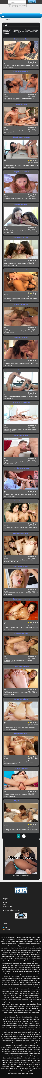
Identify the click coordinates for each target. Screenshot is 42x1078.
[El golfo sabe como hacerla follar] (21, 813)
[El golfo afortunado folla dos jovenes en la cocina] (21, 745)
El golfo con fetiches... (21, 39)
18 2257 (5, 902)
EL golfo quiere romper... (21, 599)
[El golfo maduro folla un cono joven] (21, 645)
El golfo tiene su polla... (21, 566)
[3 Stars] (32, 62)
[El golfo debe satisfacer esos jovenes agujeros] (21, 678)
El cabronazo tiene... (21, 104)
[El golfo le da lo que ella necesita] (21, 316)
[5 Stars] (35, 62)
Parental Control (7, 906)
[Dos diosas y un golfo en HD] (21, 249)
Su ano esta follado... (21, 699)
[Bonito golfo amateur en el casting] (21, 447)
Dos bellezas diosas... (21, 501)
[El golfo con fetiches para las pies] (21, 51)
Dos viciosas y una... (21, 370)
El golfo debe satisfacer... (21, 666)
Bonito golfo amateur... (21, 435)
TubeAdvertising (25, 875)
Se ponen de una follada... (21, 270)
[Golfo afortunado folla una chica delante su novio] (21, 83)
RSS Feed (7, 929)
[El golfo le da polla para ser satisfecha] (21, 349)
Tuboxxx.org (11, 937)
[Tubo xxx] (21, 8)
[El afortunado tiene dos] (21, 216)
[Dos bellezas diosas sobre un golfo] (21, 512)
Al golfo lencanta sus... (21, 468)
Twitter (6, 927)
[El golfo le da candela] (21, 183)
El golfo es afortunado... (21, 533)
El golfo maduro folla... (21, 633)
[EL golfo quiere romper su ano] (21, 611)
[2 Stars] (30, 62)
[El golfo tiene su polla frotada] (21, 578)
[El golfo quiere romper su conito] (21, 149)
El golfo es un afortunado (21, 402)
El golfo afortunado (21, 768)
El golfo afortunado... (21, 733)
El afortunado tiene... (21, 204)
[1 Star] (28, 62)
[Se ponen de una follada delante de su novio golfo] (21, 282)
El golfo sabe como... (21, 801)
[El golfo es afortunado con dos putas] (21, 545)
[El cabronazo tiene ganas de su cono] (21, 116)
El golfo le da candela (21, 172)
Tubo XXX (3, 19)
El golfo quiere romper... (21, 137)
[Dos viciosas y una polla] (21, 382)
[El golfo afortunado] (21, 780)
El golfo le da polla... (21, 337)
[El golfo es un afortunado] (21, 414)
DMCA (5, 904)
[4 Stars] (33, 62)
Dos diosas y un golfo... (21, 237)
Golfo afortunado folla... (21, 71)
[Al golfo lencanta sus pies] (21, 480)
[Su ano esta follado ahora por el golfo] (21, 711)
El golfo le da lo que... (21, 304)
